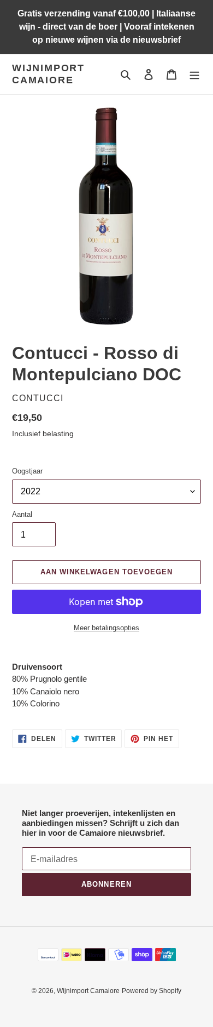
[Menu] (194, 74)
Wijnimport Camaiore (48, 73)
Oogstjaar (27, 471)
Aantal (22, 514)
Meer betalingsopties (106, 628)
